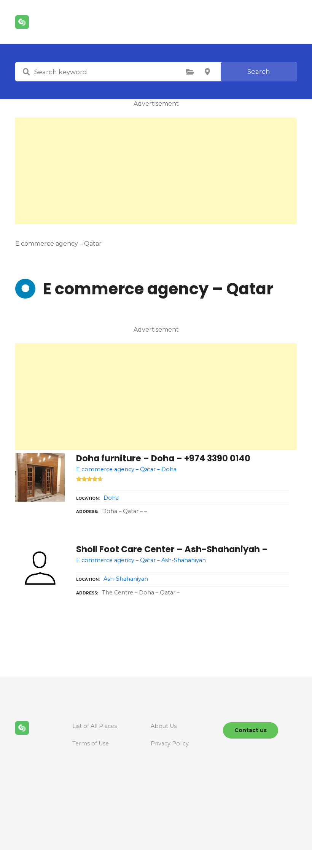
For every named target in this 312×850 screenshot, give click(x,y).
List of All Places (94, 726)
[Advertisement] (156, 171)
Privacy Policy (170, 743)
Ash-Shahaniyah (125, 578)
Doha (111, 497)
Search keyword (26, 71)
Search (258, 71)
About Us (164, 726)
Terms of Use (90, 743)
